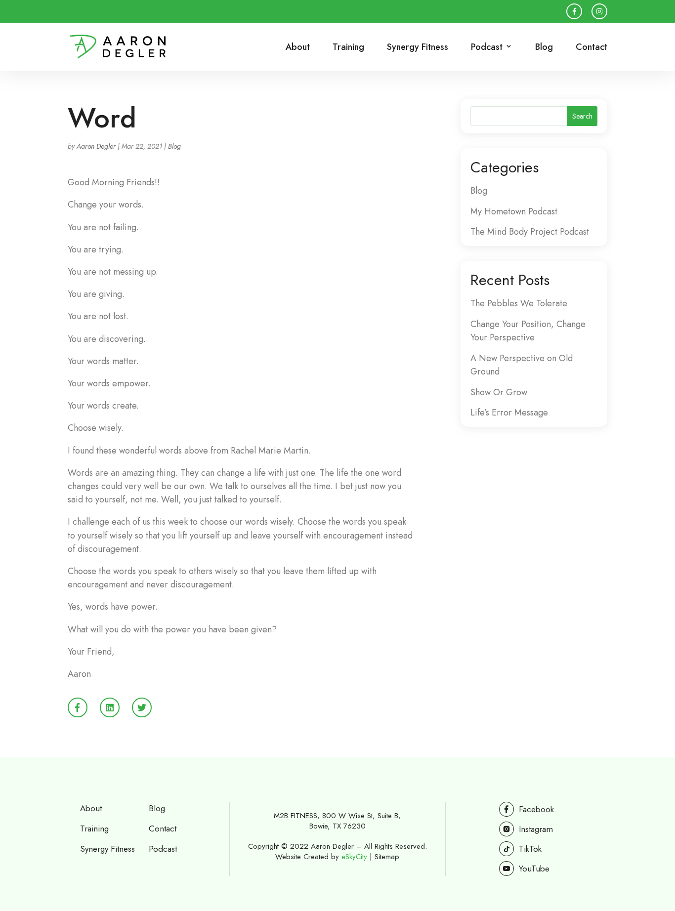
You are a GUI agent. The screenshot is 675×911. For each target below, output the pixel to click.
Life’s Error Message (509, 412)
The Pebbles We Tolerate (518, 303)
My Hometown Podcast (513, 211)
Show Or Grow (498, 392)
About (298, 47)
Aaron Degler (96, 146)
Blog (544, 47)
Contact (591, 47)
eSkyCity (354, 856)
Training (348, 47)
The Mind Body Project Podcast (529, 231)
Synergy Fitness (417, 47)
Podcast (163, 849)
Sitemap (387, 856)
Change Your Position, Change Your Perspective (528, 331)
